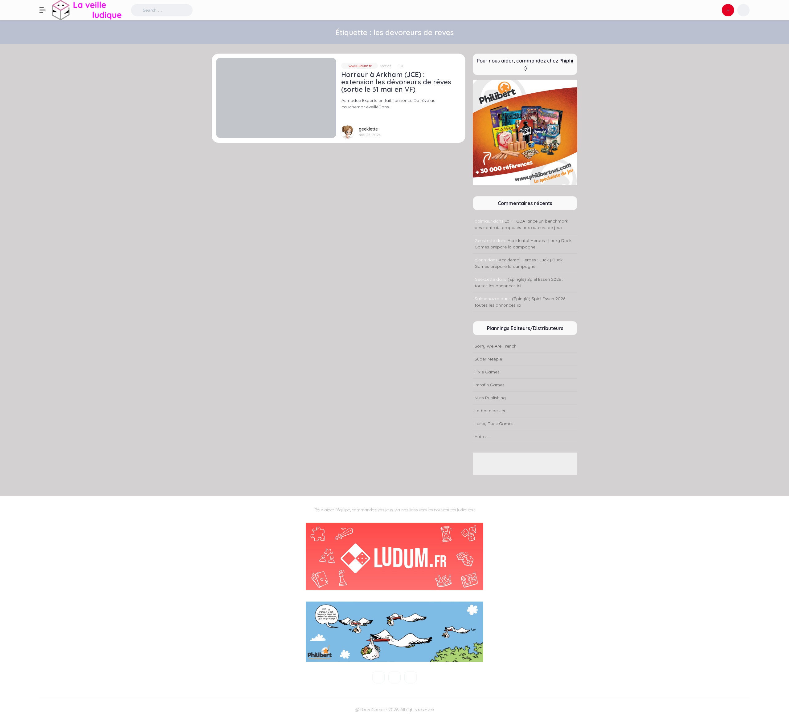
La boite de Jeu (490, 410)
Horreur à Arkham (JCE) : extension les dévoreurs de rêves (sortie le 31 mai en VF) (396, 82)
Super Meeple (488, 359)
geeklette (368, 129)
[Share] (220, 62)
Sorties (385, 65)
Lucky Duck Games (494, 423)
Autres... (482, 436)
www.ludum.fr (360, 65)
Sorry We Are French (496, 346)
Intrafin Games (490, 385)
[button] (45, 10)
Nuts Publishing (490, 398)
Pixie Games (487, 372)
